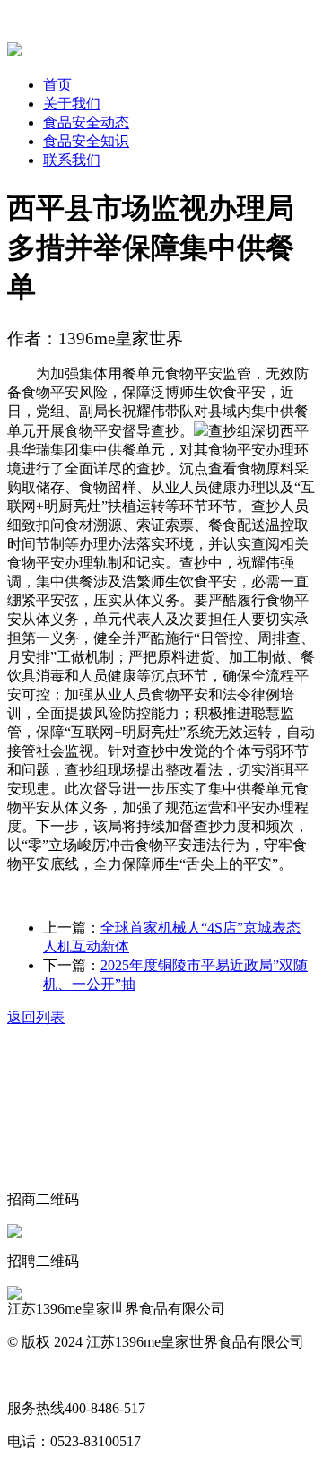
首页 (57, 84)
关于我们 (71, 103)
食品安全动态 (86, 122)
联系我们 (71, 160)
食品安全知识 (86, 141)
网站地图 (36, 1375)
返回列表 (36, 1017)
